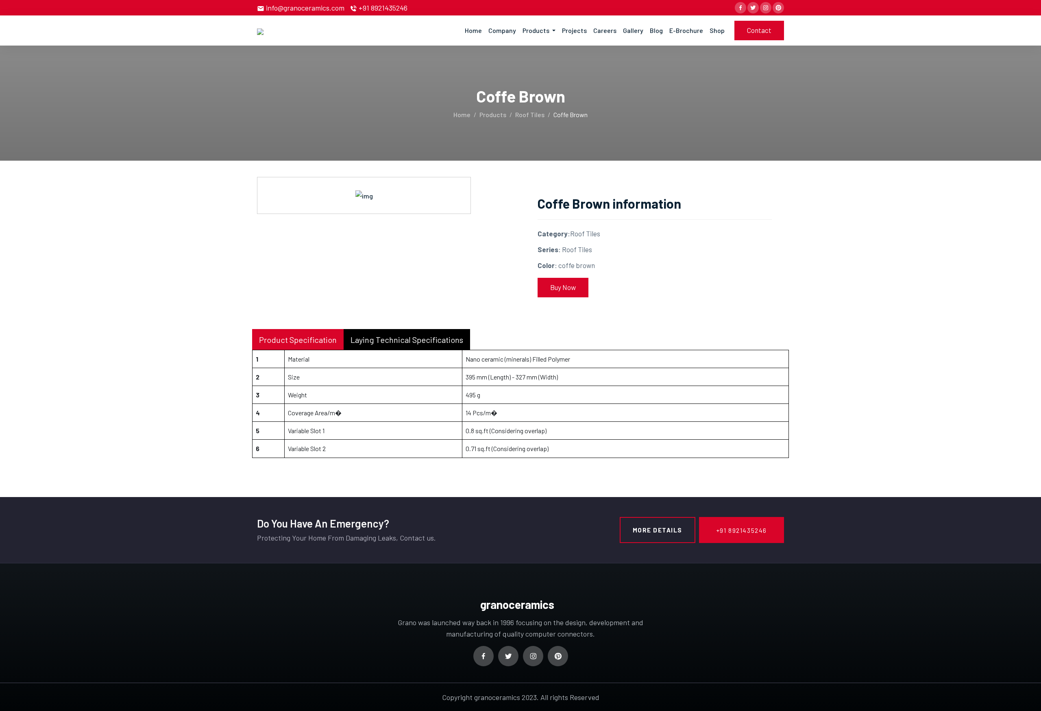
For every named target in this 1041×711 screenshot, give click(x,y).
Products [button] (537, 30)
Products (492, 114)
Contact (759, 30)
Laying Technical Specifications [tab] (407, 340)
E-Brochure (686, 30)
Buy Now (563, 287)
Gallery (633, 30)
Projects (574, 30)
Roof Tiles (529, 114)
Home (473, 30)
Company (502, 30)
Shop (717, 30)
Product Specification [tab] (298, 340)
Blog (656, 30)
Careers (604, 30)
